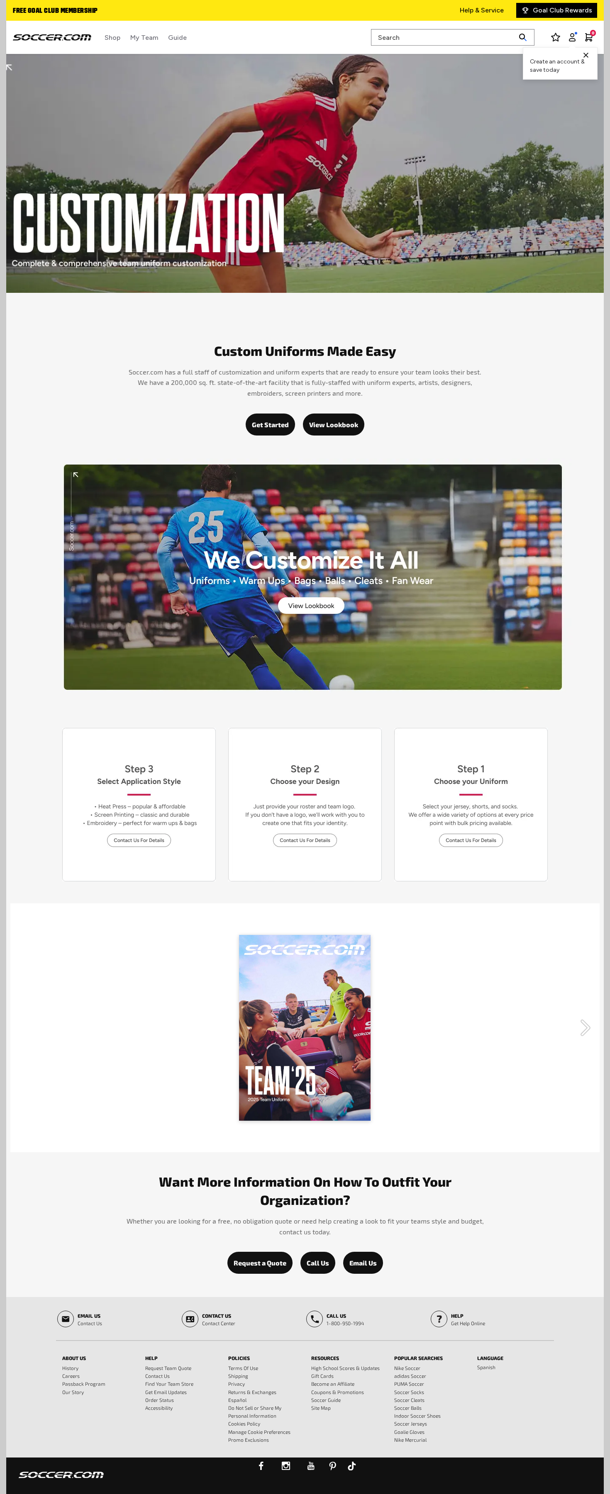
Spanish (486, 1367)
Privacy (236, 1384)
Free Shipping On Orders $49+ (59, 11)
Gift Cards (322, 1376)
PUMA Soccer (409, 1384)
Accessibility (159, 1408)
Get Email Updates (166, 1392)
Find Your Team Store (169, 1384)
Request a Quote (260, 1263)
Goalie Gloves (409, 1432)
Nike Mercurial (410, 1440)
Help (151, 1358)
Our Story (73, 1392)
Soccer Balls (408, 1408)
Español (237, 1400)
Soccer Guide (326, 1400)
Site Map (321, 1408)
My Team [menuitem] (144, 37)
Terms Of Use (243, 1368)
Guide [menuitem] (177, 37)
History (70, 1368)
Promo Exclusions (248, 1440)
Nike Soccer (407, 1368)
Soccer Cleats (409, 1400)
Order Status (159, 1400)
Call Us (318, 1263)
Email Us (363, 1263)
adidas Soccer (410, 1376)
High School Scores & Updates (345, 1368)
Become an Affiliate (332, 1384)
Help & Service (482, 10)
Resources (325, 1358)
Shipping (238, 1376)
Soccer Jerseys (410, 1423)
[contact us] (61, 1480)
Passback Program (83, 1384)
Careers (71, 1376)
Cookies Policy (244, 1423)
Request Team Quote (168, 1368)
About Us (74, 1358)
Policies (239, 1358)
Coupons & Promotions (337, 1392)
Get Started (270, 424)
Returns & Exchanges (252, 1392)
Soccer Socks (409, 1392)
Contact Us (157, 1376)
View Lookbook (333, 424)
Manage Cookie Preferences (259, 1432)
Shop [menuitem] (112, 37)
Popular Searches (418, 1358)
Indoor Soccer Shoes (417, 1416)
